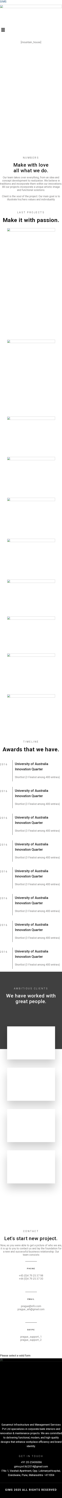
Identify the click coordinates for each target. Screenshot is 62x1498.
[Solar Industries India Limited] (31, 281)
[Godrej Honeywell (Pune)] (31, 671)
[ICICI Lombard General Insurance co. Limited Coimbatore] (31, 632)
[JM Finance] (31, 434)
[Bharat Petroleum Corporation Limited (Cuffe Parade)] (31, 712)
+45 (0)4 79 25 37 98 (31, 1275)
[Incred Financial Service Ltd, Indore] (31, 475)
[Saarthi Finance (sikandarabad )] (31, 376)
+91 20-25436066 (31, 1462)
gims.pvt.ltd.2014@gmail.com (31, 1466)
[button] (31, 30)
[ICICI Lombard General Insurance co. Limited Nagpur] (31, 595)
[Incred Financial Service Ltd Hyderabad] (31, 516)
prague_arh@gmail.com (31, 1309)
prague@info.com (31, 1306)
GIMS (3, 1)
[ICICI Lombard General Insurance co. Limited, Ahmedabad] (31, 557)
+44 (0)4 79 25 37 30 (31, 1278)
